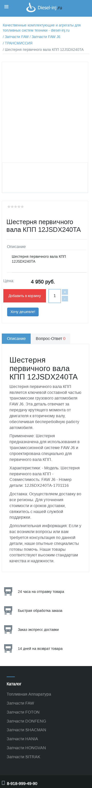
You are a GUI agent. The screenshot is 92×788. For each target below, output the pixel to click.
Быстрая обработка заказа (40, 610)
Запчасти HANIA (22, 739)
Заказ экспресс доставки (38, 629)
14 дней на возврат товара (40, 648)
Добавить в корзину (24, 295)
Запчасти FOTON (23, 712)
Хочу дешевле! (22, 311)
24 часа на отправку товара (41, 591)
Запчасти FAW (20, 703)
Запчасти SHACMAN (26, 730)
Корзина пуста (74, 13)
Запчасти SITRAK (23, 756)
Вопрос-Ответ (50, 338)
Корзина (69, 8)
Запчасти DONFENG (26, 721)
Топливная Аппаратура (29, 694)
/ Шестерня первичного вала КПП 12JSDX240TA (43, 49)
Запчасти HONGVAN (26, 748)
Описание (16, 338)
